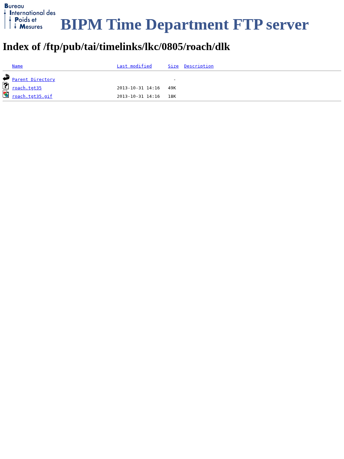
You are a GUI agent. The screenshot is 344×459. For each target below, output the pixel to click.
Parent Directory (33, 79)
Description (199, 66)
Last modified (134, 66)
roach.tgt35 (27, 87)
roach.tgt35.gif (32, 96)
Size (173, 66)
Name (17, 66)
